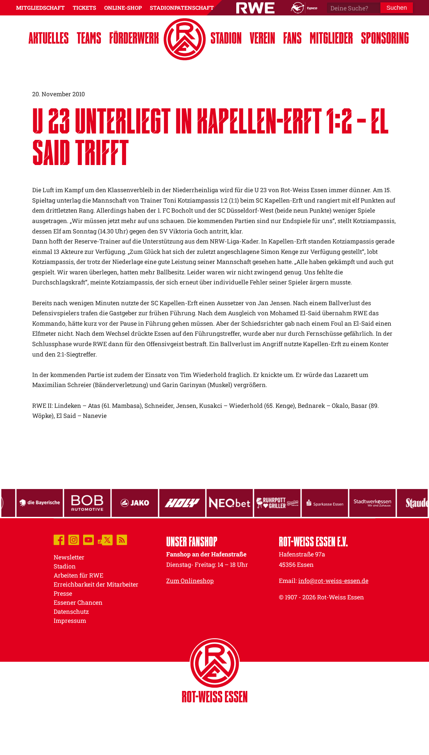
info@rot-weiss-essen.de (333, 581)
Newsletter (69, 557)
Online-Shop (123, 7)
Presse (63, 593)
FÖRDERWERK (134, 38)
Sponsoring (385, 38)
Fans (292, 38)
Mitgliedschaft (40, 7)
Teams (89, 38)
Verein (262, 38)
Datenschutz (71, 611)
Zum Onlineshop (190, 581)
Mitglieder (331, 38)
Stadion (226, 38)
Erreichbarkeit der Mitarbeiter (96, 584)
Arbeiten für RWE (78, 575)
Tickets (84, 7)
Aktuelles (48, 38)
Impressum (70, 620)
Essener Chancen (78, 602)
